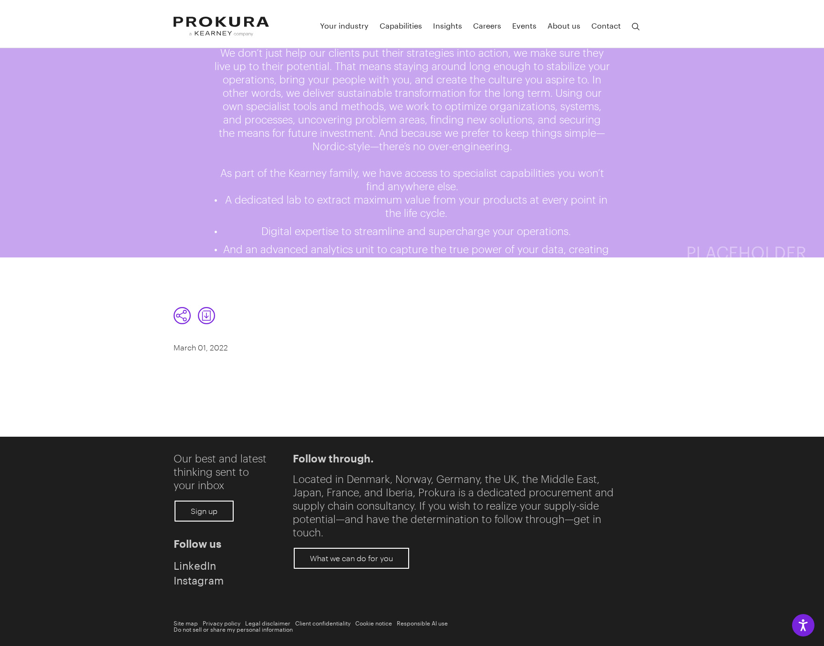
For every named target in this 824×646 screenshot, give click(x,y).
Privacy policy (221, 622)
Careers (487, 25)
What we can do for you (351, 558)
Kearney (307, 172)
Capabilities (401, 25)
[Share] (182, 315)
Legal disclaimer (267, 622)
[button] (635, 27)
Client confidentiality (322, 622)
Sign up (204, 511)
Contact (606, 25)
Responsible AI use (422, 622)
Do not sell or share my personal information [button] (233, 628)
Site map (186, 622)
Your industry (344, 25)
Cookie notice (373, 622)
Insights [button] (447, 25)
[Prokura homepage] (221, 26)
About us (563, 25)
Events (524, 25)
